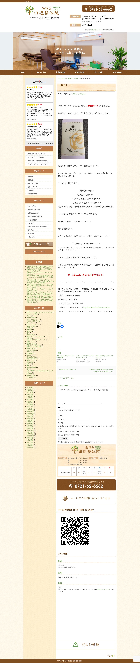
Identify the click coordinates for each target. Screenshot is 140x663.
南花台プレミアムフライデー (35, 336)
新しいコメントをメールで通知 (69, 431)
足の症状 (29, 374)
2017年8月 (30, 439)
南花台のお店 (31, 334)
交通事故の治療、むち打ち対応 (37, 154)
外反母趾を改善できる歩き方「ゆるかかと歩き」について (40, 273)
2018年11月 (30, 420)
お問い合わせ (32, 237)
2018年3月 (30, 427)
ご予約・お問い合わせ (33, 321)
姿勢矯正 (30, 176)
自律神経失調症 (32, 193)
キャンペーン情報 (32, 314)
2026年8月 (30, 387)
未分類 (29, 355)
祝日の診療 (30, 362)
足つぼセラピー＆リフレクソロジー (38, 164)
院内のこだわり (31, 375)
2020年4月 (30, 403)
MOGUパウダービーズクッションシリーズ (39, 312)
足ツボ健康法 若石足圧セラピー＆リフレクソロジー (40, 371)
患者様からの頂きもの (74, 78)
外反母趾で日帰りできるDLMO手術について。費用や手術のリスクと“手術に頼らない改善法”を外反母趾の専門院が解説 (40, 281)
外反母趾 (29, 338)
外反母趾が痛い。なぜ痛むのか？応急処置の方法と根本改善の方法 (40, 270)
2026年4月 (30, 394)
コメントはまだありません (65, 378)
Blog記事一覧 (62, 78)
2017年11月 (30, 434)
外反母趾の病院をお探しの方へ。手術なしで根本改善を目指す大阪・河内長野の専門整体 (40, 297)
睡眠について (31, 360)
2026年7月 (30, 389)
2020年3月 (30, 404)
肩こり (29, 364)
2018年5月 (30, 423)
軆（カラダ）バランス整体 (36, 157)
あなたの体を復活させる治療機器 (38, 226)
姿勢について (31, 341)
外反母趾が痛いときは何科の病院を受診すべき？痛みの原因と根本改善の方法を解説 (40, 267)
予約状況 (29, 328)
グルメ (29, 316)
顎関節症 (30, 190)
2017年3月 (30, 447)
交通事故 (29, 329)
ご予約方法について (34, 213)
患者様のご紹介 (31, 350)
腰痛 (28, 365)
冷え (28, 333)
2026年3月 (30, 396)
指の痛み (29, 352)
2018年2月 (30, 428)
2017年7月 (30, 441)
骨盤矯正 (30, 180)
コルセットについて (33, 319)
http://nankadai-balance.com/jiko (96, 307)
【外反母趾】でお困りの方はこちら (38, 160)
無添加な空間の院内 (34, 209)
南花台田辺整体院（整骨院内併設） (72, 661)
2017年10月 (30, 435)
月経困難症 (30, 353)
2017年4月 (30, 446)
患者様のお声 (31, 348)
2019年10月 (30, 413)
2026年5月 (30, 392)
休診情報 (29, 331)
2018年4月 (30, 425)
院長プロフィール (33, 230)
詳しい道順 (31, 233)
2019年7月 (30, 418)
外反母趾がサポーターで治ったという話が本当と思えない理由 (40, 289)
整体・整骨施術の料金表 (35, 216)
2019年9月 (30, 415)
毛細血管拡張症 (31, 357)
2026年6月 (30, 391)
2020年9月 (30, 398)
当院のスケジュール (97, 30)
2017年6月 (30, 442)
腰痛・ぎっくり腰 (33, 183)
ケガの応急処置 (31, 317)
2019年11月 (30, 411)
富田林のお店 (31, 343)
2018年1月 (30, 430)
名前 (60, 415)
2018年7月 (30, 422)
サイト (60, 422)
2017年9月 (30, 437)
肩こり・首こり (32, 187)
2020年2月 (30, 406)
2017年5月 (30, 444)
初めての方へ (32, 206)
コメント (61, 404)
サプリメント (31, 322)
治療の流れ (31, 223)
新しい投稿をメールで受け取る (69, 435)
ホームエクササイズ (33, 324)
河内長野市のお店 (32, 358)
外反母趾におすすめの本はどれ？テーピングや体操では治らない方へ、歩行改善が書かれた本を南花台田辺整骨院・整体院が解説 (40, 293)
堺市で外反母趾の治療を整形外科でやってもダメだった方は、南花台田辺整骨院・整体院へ (40, 277)
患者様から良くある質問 (34, 346)
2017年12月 (30, 432)
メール (61, 419)
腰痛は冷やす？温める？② (68, 369)
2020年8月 (30, 399)
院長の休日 (30, 377)
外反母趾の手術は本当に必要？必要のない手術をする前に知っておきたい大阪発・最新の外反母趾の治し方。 (40, 301)
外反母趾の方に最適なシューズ (36, 340)
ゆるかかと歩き (31, 326)
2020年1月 (30, 408)
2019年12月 (30, 410)
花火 (28, 369)
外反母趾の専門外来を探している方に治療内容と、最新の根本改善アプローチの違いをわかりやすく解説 (40, 286)
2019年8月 (30, 416)
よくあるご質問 (32, 220)
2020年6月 (30, 401)
